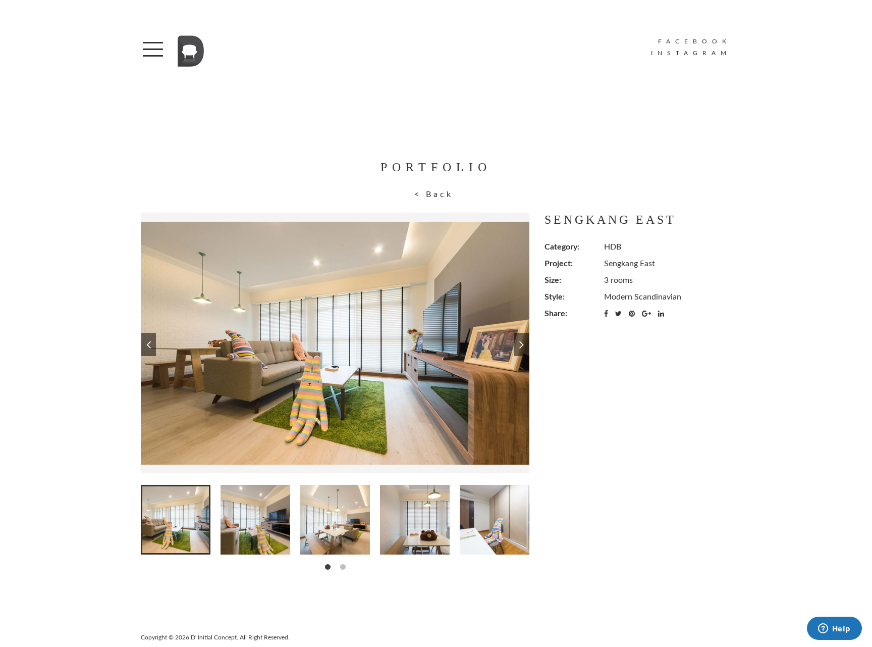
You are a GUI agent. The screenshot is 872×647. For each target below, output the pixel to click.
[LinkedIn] (661, 314)
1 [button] (327, 567)
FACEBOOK (694, 41)
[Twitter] (618, 314)
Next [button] (521, 343)
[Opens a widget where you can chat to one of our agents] (834, 629)
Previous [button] (148, 343)
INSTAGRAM (691, 53)
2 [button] (343, 567)
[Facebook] (606, 314)
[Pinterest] (632, 314)
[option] (335, 343)
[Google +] (646, 314)
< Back (433, 194)
